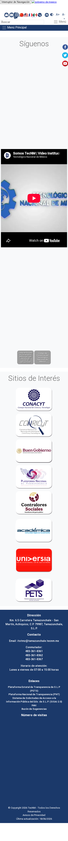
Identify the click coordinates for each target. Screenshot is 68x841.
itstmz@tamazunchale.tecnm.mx (38, 640)
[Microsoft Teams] (6, 14)
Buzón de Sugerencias (34, 709)
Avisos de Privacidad (34, 815)
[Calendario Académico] (17, 14)
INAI (34, 705)
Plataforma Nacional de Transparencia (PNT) (34, 694)
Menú (62, 22)
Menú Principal (16, 27)
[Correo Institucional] (12, 14)
